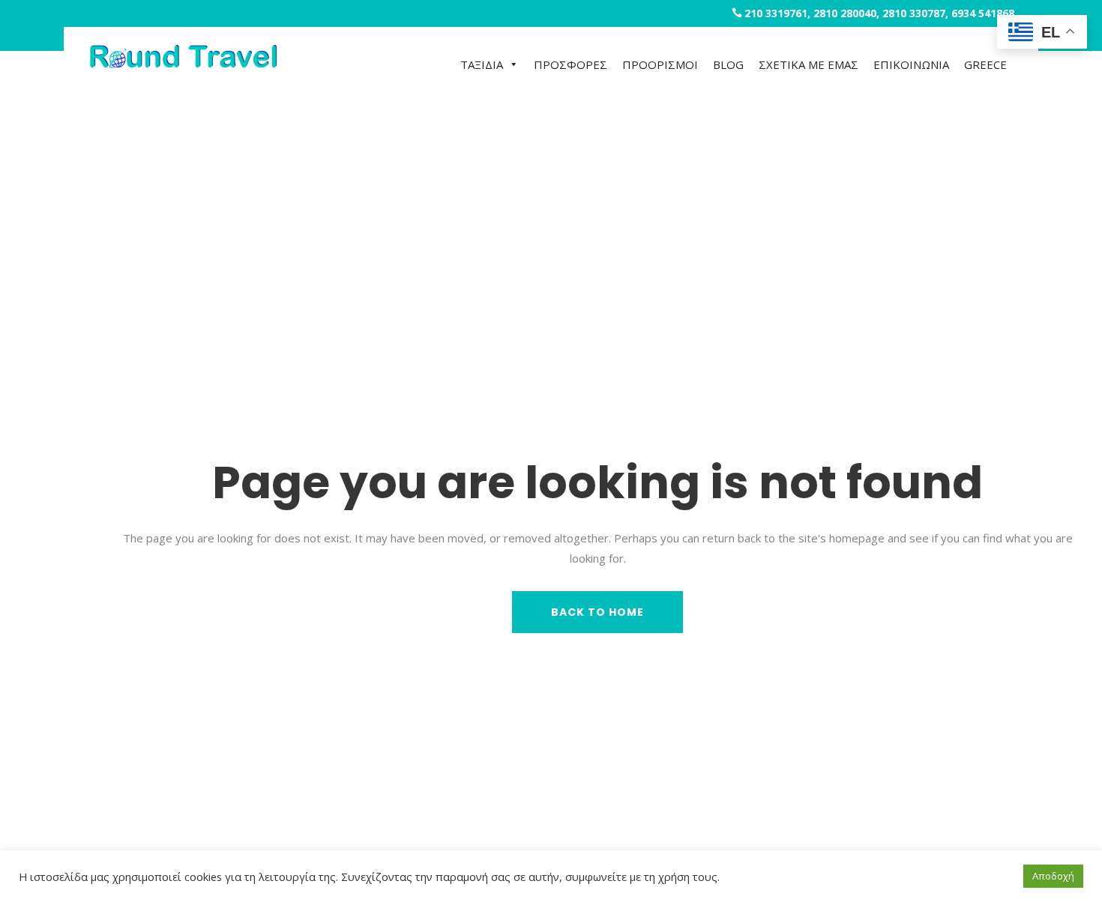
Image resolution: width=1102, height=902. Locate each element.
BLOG (728, 64)
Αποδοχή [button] (1053, 876)
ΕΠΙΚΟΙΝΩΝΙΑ (911, 64)
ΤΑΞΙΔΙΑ (481, 64)
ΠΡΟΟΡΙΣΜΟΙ (660, 64)
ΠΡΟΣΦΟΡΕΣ (570, 64)
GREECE (985, 64)
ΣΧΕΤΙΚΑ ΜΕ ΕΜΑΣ (808, 64)
